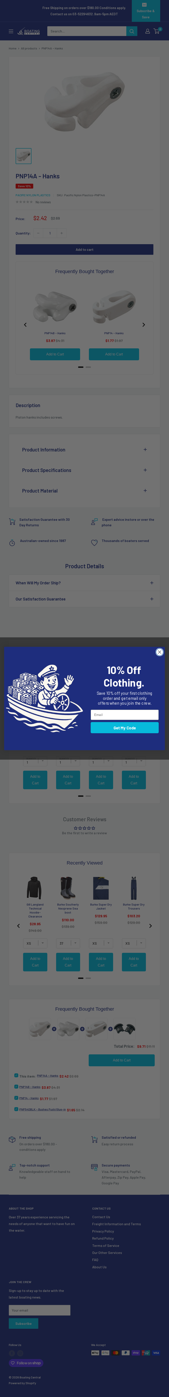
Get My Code (125, 727)
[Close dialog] (159, 652)
